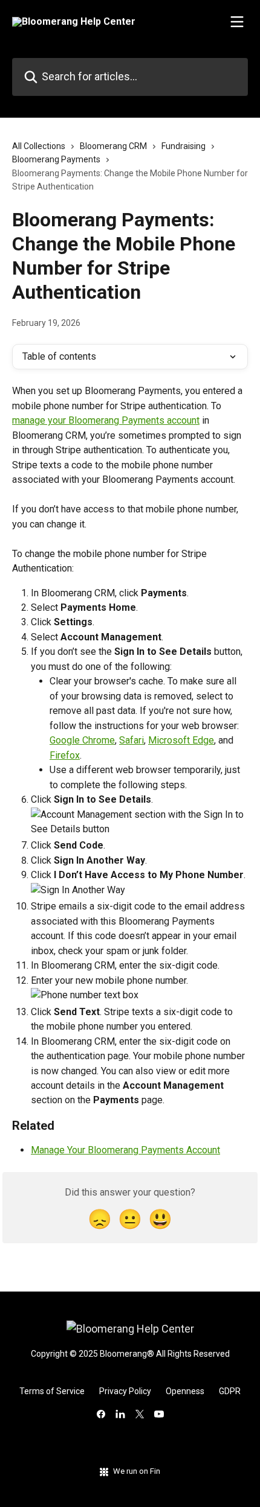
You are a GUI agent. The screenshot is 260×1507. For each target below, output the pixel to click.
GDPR (230, 1391)
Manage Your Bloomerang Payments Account (125, 1150)
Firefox (65, 755)
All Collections (38, 146)
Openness (185, 1391)
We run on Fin (136, 1471)
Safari (131, 740)
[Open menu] (237, 21)
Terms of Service (52, 1391)
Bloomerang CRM (113, 146)
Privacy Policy (125, 1391)
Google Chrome (82, 740)
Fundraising (183, 146)
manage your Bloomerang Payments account (106, 420)
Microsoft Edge (181, 740)
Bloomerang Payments (56, 159)
